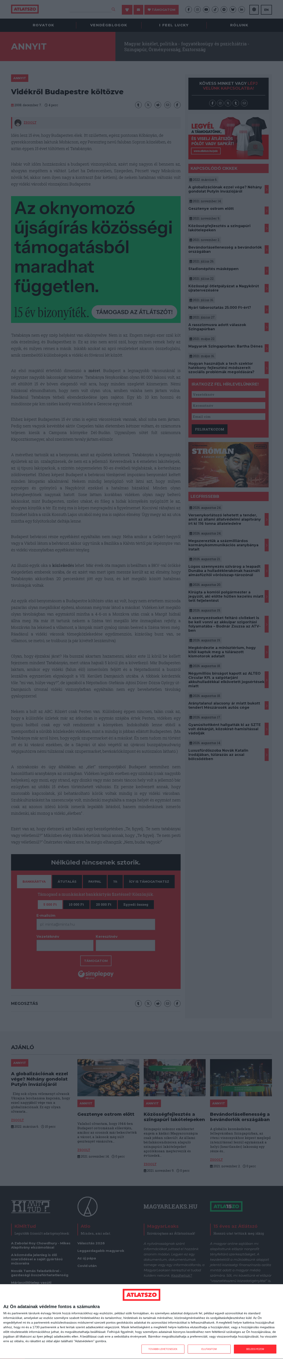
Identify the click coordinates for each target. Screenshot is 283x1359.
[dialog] (141, 1321)
